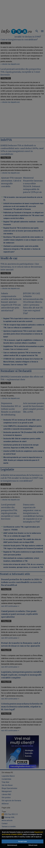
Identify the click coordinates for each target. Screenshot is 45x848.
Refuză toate (33, 845)
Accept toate (22, 841)
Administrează (12, 845)
